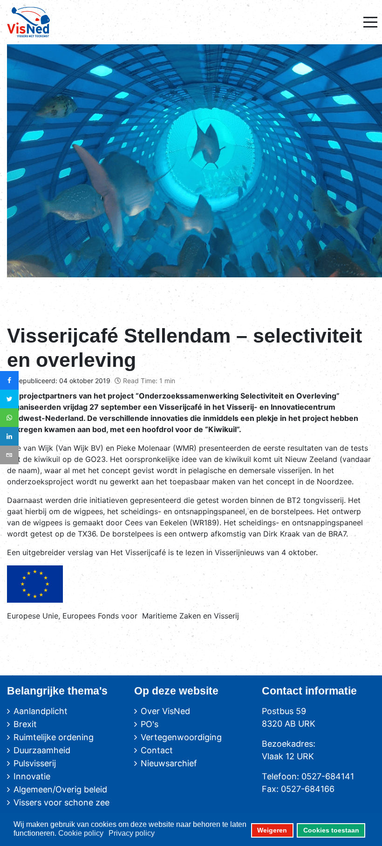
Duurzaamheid (42, 750)
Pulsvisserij (35, 763)
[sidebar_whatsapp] (9, 417)
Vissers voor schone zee (61, 802)
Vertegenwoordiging (181, 737)
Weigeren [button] (272, 830)
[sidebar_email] (9, 455)
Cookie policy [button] (80, 833)
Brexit (25, 724)
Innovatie (32, 776)
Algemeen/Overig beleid (60, 789)
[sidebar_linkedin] (9, 436)
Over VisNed (165, 711)
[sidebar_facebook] (9, 380)
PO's (149, 724)
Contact (157, 750)
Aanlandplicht (41, 711)
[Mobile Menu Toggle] (370, 22)
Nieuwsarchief (169, 763)
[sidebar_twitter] (9, 399)
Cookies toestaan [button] (331, 830)
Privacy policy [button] (132, 833)
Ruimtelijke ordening (54, 737)
